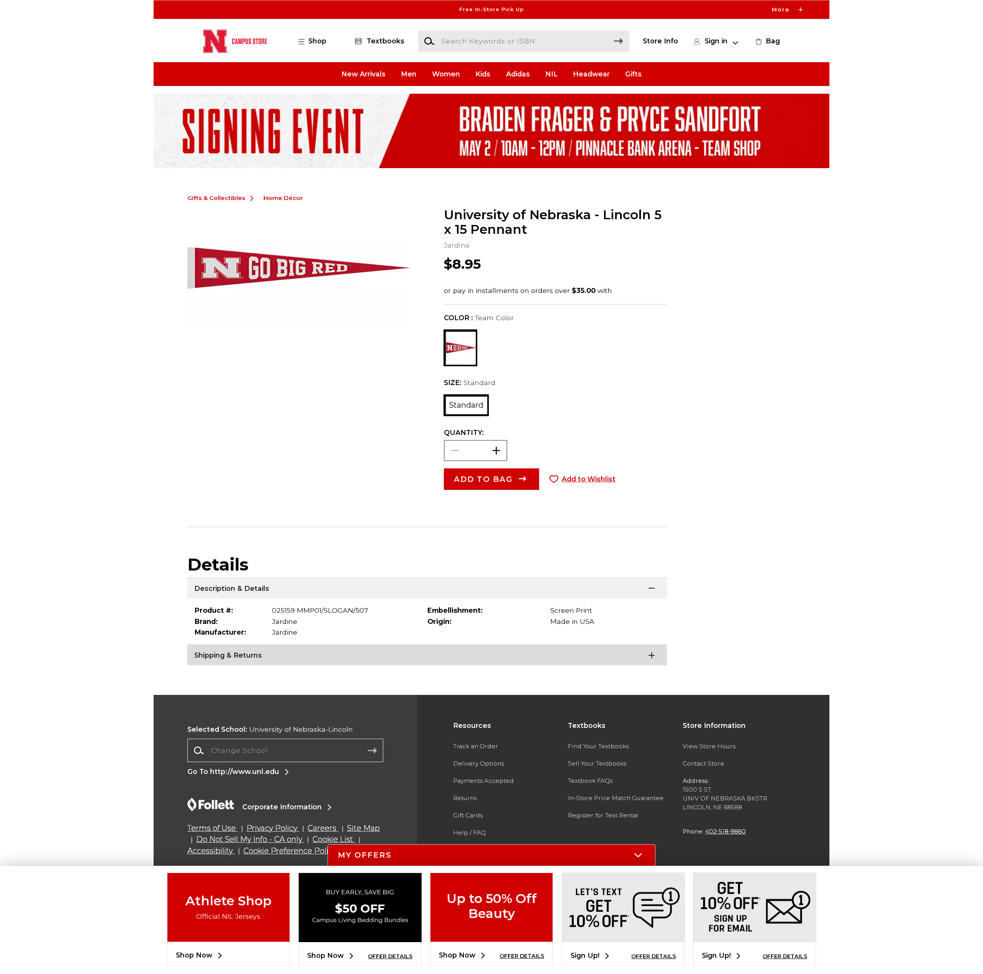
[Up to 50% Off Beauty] (491, 935)
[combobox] (285, 750)
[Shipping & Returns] (427, 654)
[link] (766, 41)
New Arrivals (363, 74)
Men (409, 74)
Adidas (518, 74)
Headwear (591, 74)
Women (446, 74)
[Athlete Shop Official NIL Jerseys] (228, 935)
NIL (551, 74)
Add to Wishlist (589, 479)
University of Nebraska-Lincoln (270, 729)
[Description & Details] (427, 587)
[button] (491, 9)
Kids (482, 74)
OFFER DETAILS (390, 956)
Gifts (633, 74)
